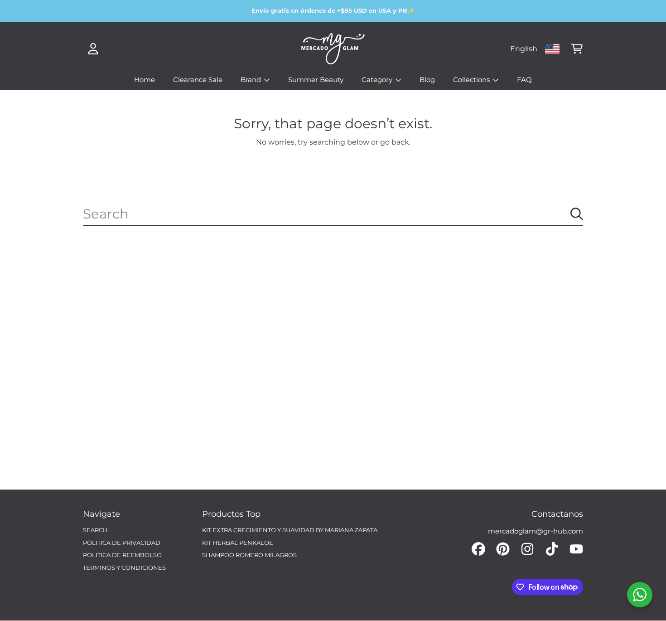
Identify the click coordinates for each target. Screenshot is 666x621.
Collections (472, 79)
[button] (577, 49)
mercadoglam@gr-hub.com (535, 531)
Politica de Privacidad (121, 542)
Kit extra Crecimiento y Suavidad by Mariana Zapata (289, 530)
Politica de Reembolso (122, 554)
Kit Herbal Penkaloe (237, 542)
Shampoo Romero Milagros (249, 554)
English (523, 48)
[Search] (577, 214)
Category (378, 79)
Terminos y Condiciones (124, 567)
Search (95, 530)
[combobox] (333, 214)
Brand (252, 79)
